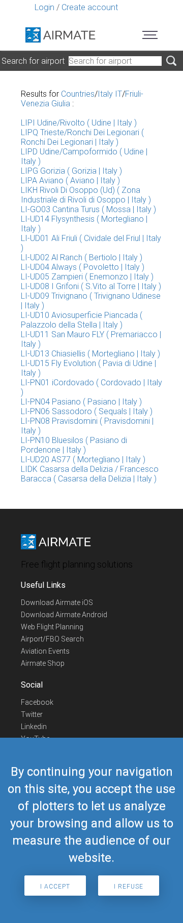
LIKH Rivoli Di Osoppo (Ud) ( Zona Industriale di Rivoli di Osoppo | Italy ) (86, 195)
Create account (90, 7)
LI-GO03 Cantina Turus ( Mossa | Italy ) (88, 209)
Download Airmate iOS (57, 602)
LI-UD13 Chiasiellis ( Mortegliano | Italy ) (90, 353)
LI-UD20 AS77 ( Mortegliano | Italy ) (83, 459)
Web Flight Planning (52, 627)
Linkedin (34, 727)
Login (44, 7)
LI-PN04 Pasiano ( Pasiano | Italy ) (81, 402)
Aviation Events (45, 651)
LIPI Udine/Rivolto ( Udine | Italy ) (79, 123)
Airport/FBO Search (52, 639)
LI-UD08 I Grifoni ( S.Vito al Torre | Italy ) (91, 286)
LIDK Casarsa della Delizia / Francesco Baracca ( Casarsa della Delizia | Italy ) (90, 474)
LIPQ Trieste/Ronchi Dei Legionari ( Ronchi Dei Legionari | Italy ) (82, 137)
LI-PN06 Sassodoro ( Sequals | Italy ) (86, 411)
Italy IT (110, 94)
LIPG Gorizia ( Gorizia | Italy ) (71, 171)
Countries (78, 94)
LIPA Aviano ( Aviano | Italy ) (70, 180)
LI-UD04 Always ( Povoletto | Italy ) (82, 267)
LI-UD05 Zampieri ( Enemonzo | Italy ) (87, 277)
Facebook (37, 702)
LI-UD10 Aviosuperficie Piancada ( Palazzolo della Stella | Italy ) (81, 320)
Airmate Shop (43, 663)
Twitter (32, 714)
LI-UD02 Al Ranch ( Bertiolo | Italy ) (81, 257)
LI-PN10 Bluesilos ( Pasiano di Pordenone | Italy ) (74, 445)
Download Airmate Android (64, 615)
